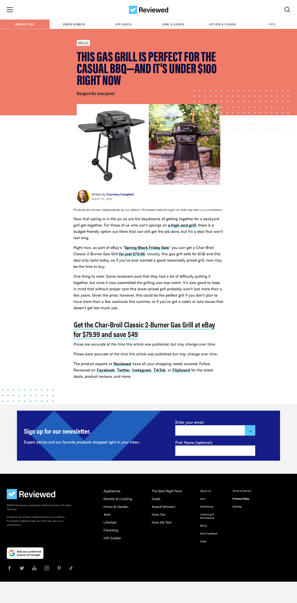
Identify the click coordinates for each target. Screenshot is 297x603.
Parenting (110, 529)
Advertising (206, 506)
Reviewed (122, 363)
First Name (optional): (194, 442)
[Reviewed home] (148, 10)
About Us (205, 491)
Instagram (141, 370)
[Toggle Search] (287, 10)
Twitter (123, 370)
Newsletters (24, 24)
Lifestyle (109, 522)
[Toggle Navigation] (10, 10)
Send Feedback (209, 533)
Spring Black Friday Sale (147, 247)
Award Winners (74, 24)
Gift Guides (112, 537)
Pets (272, 24)
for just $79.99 (132, 253)
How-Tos (158, 514)
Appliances (123, 24)
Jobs (202, 499)
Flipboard (181, 370)
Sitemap (237, 506)
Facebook (106, 370)
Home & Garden (173, 24)
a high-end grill (182, 225)
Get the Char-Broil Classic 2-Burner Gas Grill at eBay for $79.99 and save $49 (144, 329)
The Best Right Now (167, 490)
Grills (83, 42)
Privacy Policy (240, 499)
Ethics (203, 525)
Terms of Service (241, 491)
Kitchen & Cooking (222, 24)
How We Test (162, 522)
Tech (106, 514)
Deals (156, 498)
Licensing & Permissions (207, 516)
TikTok (159, 370)
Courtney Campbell (120, 194)
